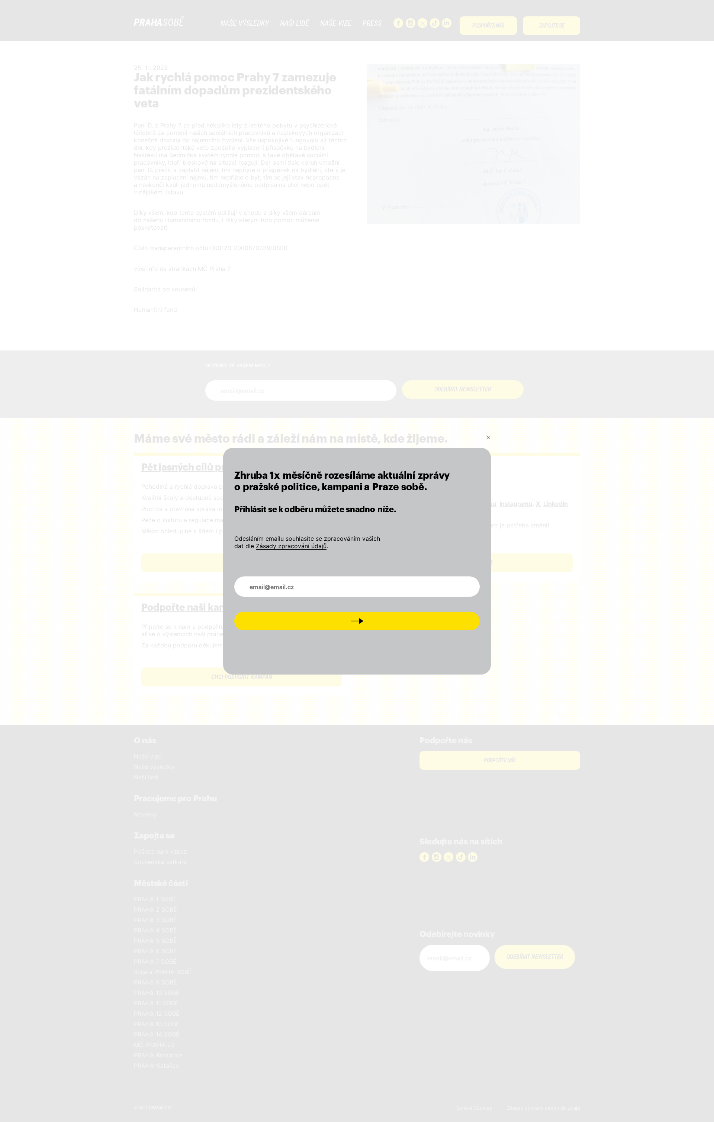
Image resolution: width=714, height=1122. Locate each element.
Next (357, 620)
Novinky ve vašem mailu (274, 582)
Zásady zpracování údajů (291, 546)
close (488, 437)
